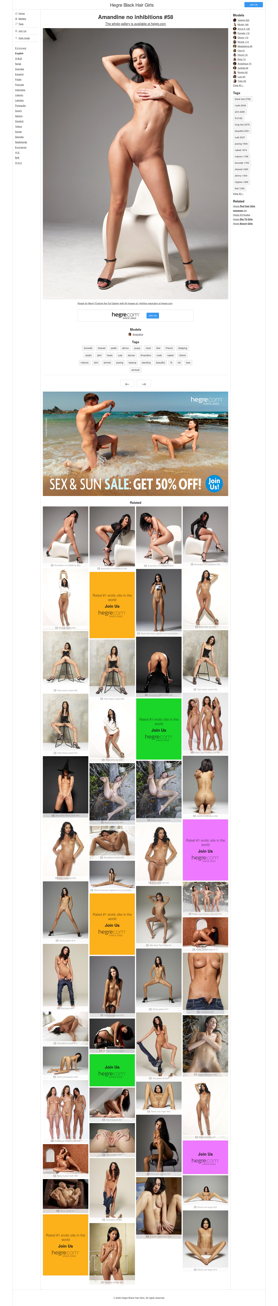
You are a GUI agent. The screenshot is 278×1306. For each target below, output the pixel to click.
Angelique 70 (244, 63)
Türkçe (18, 126)
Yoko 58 (242, 81)
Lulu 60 (241, 76)
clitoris (182, 355)
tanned (107, 362)
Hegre (131, 4)
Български (20, 147)
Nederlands (21, 142)
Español (19, 74)
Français (19, 84)
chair (148, 348)
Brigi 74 (242, 59)
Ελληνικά (20, 48)
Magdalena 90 (245, 46)
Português (20, 105)
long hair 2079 (242, 124)
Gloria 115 (243, 37)
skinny (125, 348)
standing (146, 362)
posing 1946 (241, 143)
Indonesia (20, 90)
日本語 (18, 58)
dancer (131, 355)
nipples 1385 (241, 182)
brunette (88, 348)
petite (114, 348)
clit (179, 362)
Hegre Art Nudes (241, 215)
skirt (99, 355)
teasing (132, 362)
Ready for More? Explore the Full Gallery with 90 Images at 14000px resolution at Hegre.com (125, 303)
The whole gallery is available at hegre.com (135, 23)
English (19, 53)
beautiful (160, 362)
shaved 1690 (241, 169)
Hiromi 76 (243, 55)
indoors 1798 (241, 156)
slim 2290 (240, 111)
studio (88, 355)
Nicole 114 (243, 42)
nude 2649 (240, 105)
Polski (18, 79)
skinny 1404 (241, 175)
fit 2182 (238, 118)
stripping (182, 348)
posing (119, 362)
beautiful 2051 (242, 131)
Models (22, 18)
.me (240, 210)
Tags (21, 24)
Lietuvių (19, 95)
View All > (238, 85)
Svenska (19, 69)
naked (170, 355)
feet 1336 (239, 188)
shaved (101, 348)
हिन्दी (17, 157)
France (169, 348)
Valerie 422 (243, 20)
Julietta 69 (243, 68)
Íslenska (19, 137)
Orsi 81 (241, 50)
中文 (17, 152)
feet (158, 348)
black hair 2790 (243, 99)
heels (110, 355)
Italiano (19, 116)
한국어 (18, 163)
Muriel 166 (243, 24)
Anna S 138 (244, 28)
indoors (84, 362)
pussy (137, 348)
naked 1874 (241, 150)
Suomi (18, 110)
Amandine (138, 334)
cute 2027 (240, 137)
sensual (135, 369)
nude (159, 355)
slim (96, 362)
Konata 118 (243, 33)
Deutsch (19, 121)
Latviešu (19, 100)
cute (120, 355)
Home (22, 13)
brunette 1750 (242, 162)
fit (171, 362)
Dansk (18, 131)
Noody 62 (243, 72)
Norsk (18, 63)
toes (188, 362)
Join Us (254, 4)
